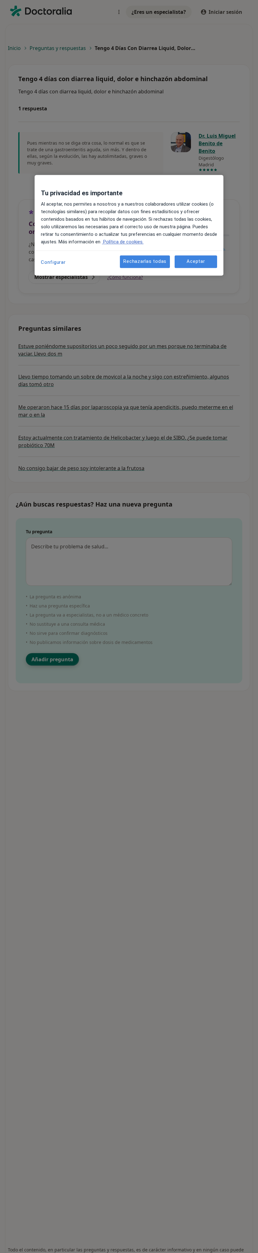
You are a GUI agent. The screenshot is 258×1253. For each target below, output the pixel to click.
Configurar (53, 262)
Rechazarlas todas (144, 261)
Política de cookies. (122, 242)
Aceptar (196, 261)
